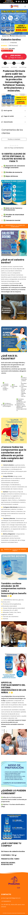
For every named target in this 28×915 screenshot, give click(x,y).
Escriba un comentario (14, 139)
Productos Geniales (12, 913)
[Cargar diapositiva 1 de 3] (10, 35)
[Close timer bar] (26, 1)
